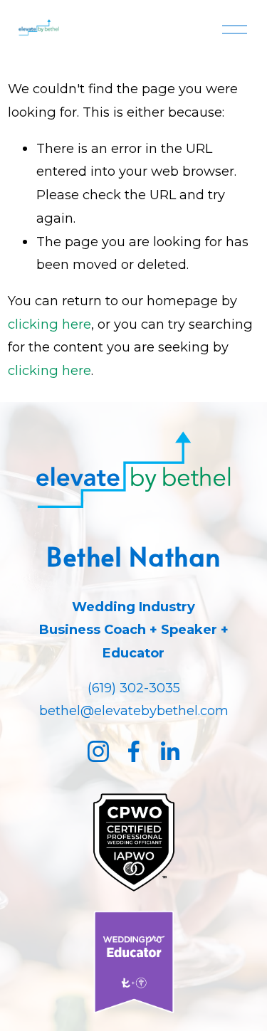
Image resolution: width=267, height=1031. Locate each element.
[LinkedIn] (169, 751)
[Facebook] (133, 751)
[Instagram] (98, 751)
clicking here (49, 324)
